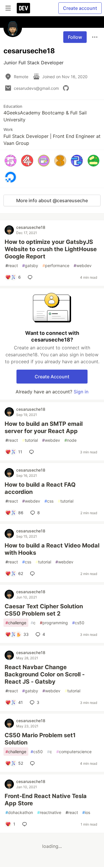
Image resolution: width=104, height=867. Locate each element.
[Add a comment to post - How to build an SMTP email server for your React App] (33, 452)
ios (86, 812)
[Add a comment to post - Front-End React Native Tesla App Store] (26, 824)
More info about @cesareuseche (52, 200)
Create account (80, 8)
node (70, 440)
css (48, 501)
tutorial (30, 440)
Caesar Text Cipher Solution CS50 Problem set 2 (44, 610)
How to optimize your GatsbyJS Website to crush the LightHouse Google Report (51, 249)
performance (55, 265)
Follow (75, 37)
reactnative (49, 812)
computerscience (74, 751)
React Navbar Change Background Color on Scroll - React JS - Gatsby (45, 674)
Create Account (52, 376)
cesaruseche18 (30, 227)
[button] (10, 161)
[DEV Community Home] (23, 8)
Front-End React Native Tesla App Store (46, 800)
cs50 (78, 622)
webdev (83, 265)
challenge (15, 622)
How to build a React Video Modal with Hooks (52, 549)
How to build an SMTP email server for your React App (44, 427)
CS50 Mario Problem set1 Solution (40, 739)
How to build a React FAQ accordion (40, 488)
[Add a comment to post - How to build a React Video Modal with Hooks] (33, 573)
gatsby (30, 265)
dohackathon (19, 812)
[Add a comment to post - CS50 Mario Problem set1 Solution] (33, 763)
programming (54, 622)
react (11, 265)
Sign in (81, 392)
